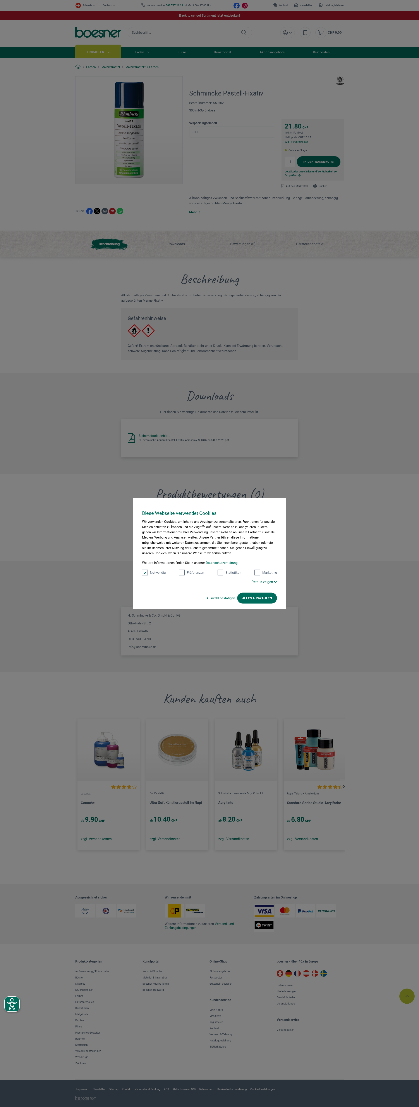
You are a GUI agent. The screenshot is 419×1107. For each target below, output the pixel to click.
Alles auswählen (257, 598)
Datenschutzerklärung (221, 563)
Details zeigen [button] (262, 582)
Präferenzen (195, 572)
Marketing (269, 572)
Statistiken (233, 572)
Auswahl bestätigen (220, 598)
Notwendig (158, 572)
